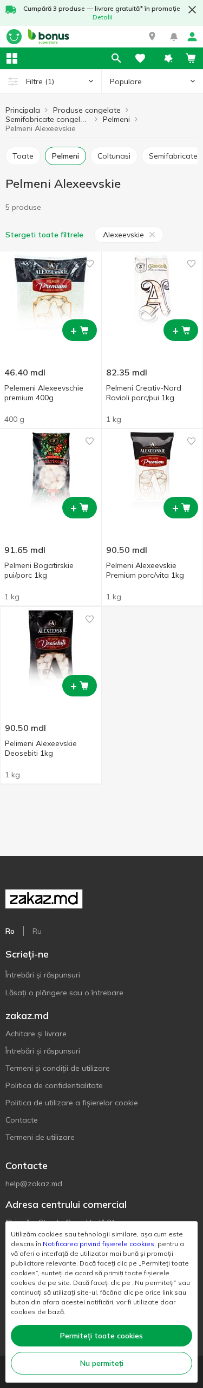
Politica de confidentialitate (54, 1085)
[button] (152, 37)
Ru (37, 931)
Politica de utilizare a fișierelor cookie (71, 1102)
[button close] (192, 9)
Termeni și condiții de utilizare (57, 1068)
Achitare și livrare (36, 1033)
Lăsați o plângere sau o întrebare (64, 992)
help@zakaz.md (33, 1183)
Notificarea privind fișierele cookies (98, 1244)
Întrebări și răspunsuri (42, 975)
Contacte (21, 1120)
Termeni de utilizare (40, 1137)
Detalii (103, 17)
